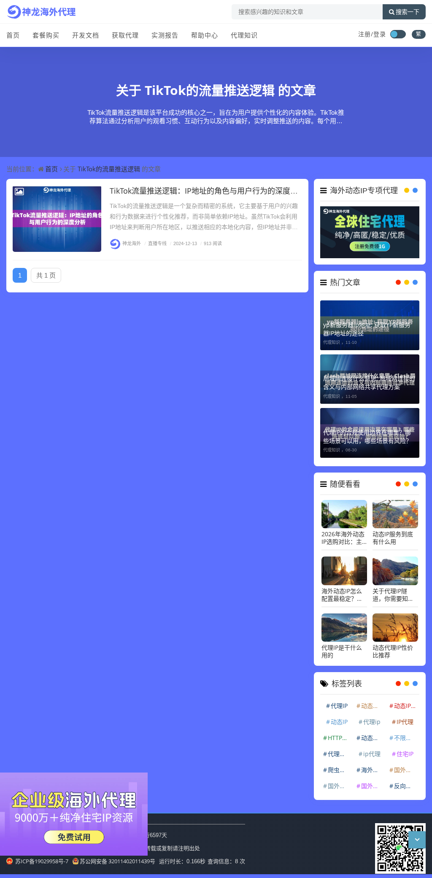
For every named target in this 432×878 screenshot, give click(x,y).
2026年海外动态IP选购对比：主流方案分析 (342, 538)
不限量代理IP (406, 738)
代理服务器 (340, 754)
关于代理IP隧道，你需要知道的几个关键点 (393, 594)
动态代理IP (373, 738)
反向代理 (406, 786)
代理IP (339, 706)
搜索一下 (407, 11)
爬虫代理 (339, 770)
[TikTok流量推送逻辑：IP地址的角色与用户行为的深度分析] (57, 218)
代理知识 (244, 35)
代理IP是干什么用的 (341, 651)
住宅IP (405, 754)
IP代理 (405, 722)
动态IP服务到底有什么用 (393, 538)
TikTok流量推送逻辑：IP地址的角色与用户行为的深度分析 (207, 191)
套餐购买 (45, 35)
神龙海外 (131, 243)
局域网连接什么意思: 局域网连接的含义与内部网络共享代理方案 (369, 382)
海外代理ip (373, 770)
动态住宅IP (373, 706)
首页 (13, 35)
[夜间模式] (397, 34)
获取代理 (125, 35)
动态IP (339, 722)
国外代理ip (373, 786)
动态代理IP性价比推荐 (393, 651)
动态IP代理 (406, 706)
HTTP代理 (340, 738)
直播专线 (155, 243)
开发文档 (85, 35)
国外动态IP (406, 770)
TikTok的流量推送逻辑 (210, 90)
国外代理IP (340, 786)
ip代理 (372, 754)
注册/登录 (372, 34)
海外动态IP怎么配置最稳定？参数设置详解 (342, 594)
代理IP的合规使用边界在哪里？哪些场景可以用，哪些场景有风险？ (367, 436)
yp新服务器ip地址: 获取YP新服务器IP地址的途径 (366, 329)
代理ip (372, 722)
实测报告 (164, 35)
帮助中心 (204, 35)
